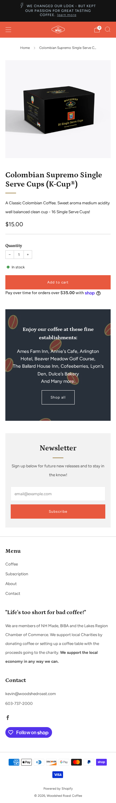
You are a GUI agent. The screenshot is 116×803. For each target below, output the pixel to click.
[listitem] (58, 11)
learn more (66, 15)
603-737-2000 (19, 703)
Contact (12, 593)
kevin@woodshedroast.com (30, 693)
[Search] (108, 29)
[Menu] (8, 30)
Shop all (58, 397)
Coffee (11, 564)
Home (25, 48)
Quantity (13, 245)
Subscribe (58, 511)
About (11, 583)
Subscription (16, 573)
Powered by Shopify (58, 789)
